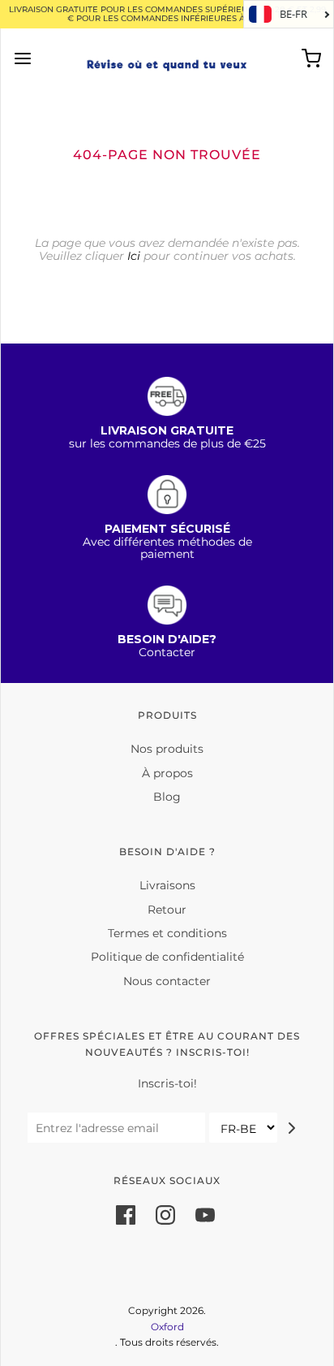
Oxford (167, 1327)
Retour (167, 909)
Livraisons (167, 885)
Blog (167, 796)
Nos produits (167, 748)
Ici (133, 256)
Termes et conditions (167, 933)
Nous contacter (167, 981)
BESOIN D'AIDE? (167, 639)
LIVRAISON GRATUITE (167, 430)
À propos (167, 773)
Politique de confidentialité (167, 956)
